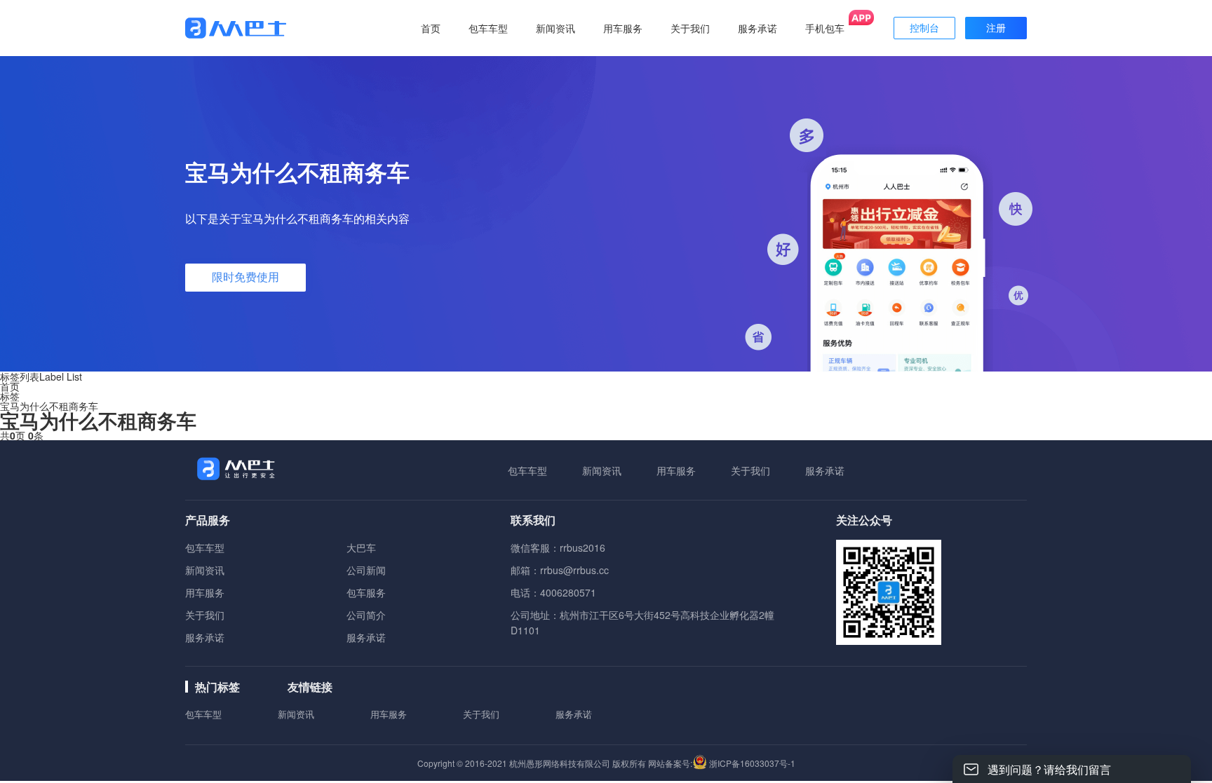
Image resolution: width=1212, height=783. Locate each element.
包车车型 (527, 470)
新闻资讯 (601, 470)
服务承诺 (824, 470)
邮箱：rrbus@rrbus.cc (560, 570)
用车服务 (676, 470)
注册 (996, 28)
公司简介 (366, 615)
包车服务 (366, 592)
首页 (430, 28)
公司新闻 (366, 570)
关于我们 (750, 470)
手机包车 (824, 28)
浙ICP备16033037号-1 (752, 763)
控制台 (924, 28)
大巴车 (361, 547)
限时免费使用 (245, 277)
